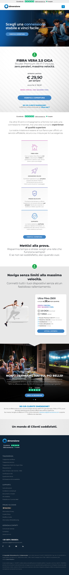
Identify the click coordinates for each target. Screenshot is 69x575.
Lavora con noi (7, 534)
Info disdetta (6, 496)
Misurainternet (7, 468)
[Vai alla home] (11, 440)
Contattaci (6, 531)
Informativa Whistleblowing (11, 520)
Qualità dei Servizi (8, 476)
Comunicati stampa (8, 528)
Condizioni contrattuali (9, 491)
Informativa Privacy (8, 511)
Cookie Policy (6, 514)
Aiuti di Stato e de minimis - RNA (12, 471)
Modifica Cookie (7, 517)
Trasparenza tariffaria (9, 459)
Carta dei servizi (7, 488)
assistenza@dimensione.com (49, 412)
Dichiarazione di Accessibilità (11, 479)
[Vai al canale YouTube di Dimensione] (16, 546)
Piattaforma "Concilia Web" (11, 499)
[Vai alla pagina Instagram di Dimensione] (9, 546)
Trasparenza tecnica (8, 462)
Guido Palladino (10, 559)
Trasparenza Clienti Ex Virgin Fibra (13, 465)
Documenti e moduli (9, 494)
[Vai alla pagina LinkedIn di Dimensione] (23, 546)
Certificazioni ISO (8, 473)
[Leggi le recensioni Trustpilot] (34, 389)
